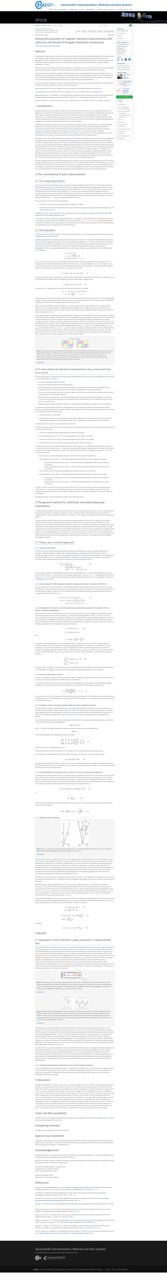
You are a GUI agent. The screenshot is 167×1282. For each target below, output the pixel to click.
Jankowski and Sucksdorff (90, 213)
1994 (45, 133)
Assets (85, 31)
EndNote (120, 38)
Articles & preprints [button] (60, 9)
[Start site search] (130, 25)
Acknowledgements (124, 136)
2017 (100, 92)
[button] (102, 25)
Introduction (122, 104)
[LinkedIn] (129, 59)
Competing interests (124, 129)
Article (78, 31)
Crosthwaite (39, 133)
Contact (107, 1269)
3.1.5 (112, 617)
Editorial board (102, 9)
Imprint (114, 1269)
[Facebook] (126, 59)
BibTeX (120, 36)
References (121, 138)
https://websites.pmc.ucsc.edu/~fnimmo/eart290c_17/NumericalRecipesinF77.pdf (63, 1233)
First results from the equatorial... (126, 90)
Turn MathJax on (125, 97)
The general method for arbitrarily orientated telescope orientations (124, 114)
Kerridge (105, 213)
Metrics (100, 31)
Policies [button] (81, 9)
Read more (121, 54)
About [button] (112, 9)
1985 (46, 215)
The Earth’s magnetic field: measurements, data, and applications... (124, 67)
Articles (37, 25)
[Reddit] (122, 59)
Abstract (120, 102)
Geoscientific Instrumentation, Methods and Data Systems (96, 4)
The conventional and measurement (124, 108)
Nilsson (67, 133)
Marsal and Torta (44, 579)
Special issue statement (122, 132)
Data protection (122, 1269)
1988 (109, 213)
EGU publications (123, 9)
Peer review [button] (90, 9)
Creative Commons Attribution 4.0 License (90, 1269)
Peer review (92, 31)
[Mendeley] (118, 59)
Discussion (121, 122)
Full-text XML (122, 33)
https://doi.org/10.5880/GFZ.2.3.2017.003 (78, 1189)
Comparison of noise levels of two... (127, 82)
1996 (100, 213)
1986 (73, 710)
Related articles (109, 31)
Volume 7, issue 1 (46, 25)
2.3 (69, 334)
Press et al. (68, 710)
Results (120, 119)
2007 (62, 215)
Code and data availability (122, 125)
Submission (73, 9)
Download (41, 362)
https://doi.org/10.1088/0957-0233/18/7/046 (77, 1222)
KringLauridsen (39, 215)
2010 (72, 133)
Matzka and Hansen (55, 215)
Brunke (96, 92)
